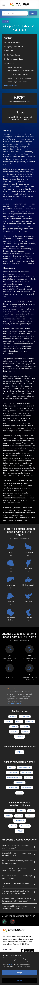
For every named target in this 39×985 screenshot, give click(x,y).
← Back (5, 21)
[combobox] (15, 13)
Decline (19, 980)
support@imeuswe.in (15, 703)
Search (33, 13)
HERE (10, 964)
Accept (19, 973)
